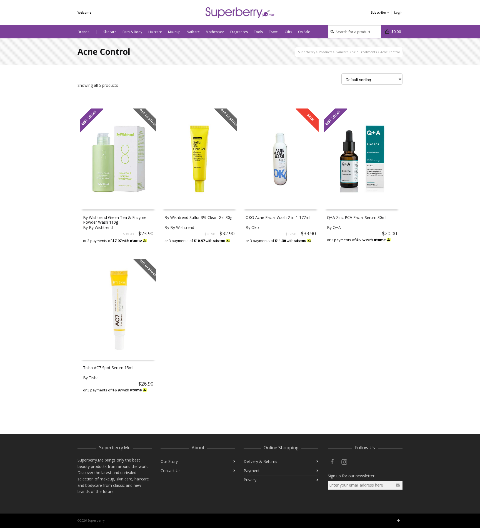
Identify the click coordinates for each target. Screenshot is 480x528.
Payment (252, 470)
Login (398, 12)
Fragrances (239, 31)
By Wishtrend (101, 227)
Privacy (250, 479)
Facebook (332, 461)
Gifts (288, 31)
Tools (258, 31)
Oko (255, 227)
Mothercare (215, 31)
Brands (83, 31)
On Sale (304, 31)
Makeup (174, 31)
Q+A (337, 227)
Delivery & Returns (260, 461)
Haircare (155, 31)
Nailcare (193, 31)
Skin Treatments (364, 52)
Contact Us (171, 470)
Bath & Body (132, 31)
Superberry (306, 52)
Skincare (109, 31)
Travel (274, 31)
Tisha (94, 377)
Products (325, 52)
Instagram (344, 461)
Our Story (169, 461)
